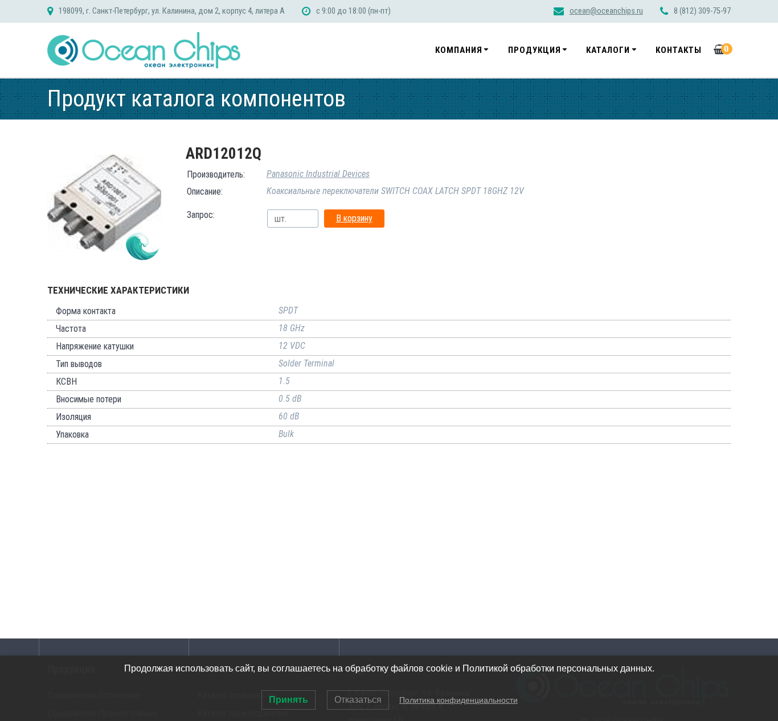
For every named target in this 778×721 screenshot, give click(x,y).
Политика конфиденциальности (458, 699)
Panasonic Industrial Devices (318, 173)
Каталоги (608, 50)
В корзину (354, 218)
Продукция (534, 50)
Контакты (679, 50)
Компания (458, 50)
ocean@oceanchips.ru (606, 11)
